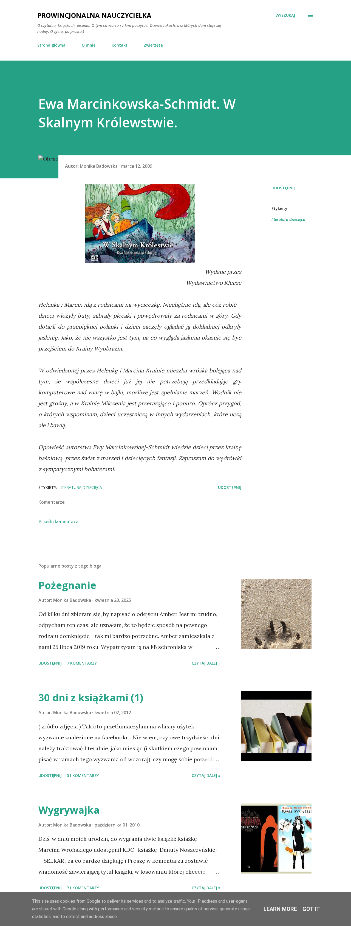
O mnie (88, 45)
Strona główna (51, 45)
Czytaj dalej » (206, 663)
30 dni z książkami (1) (90, 697)
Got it (311, 909)
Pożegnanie (67, 585)
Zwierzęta (153, 45)
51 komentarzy (83, 775)
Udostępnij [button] (283, 187)
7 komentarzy (82, 663)
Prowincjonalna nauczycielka (94, 15)
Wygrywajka (69, 810)
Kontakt (120, 45)
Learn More (280, 909)
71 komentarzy (83, 887)
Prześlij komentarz (58, 521)
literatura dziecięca (288, 219)
